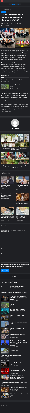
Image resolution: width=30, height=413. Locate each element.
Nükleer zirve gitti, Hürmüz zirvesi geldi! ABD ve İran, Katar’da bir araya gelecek (18, 298)
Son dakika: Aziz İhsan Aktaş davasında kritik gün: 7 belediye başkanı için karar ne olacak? (17, 370)
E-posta (3, 253)
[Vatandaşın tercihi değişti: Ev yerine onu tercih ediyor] (22, 197)
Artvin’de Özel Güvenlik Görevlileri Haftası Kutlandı (13, 359)
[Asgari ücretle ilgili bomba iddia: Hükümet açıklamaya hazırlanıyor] (7, 211)
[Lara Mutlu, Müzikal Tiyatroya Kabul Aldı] (5, 364)
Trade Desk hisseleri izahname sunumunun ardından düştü (6, 195)
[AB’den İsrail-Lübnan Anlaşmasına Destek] (5, 324)
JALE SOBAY (5, 23)
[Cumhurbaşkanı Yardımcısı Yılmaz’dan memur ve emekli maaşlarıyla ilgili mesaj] (22, 180)
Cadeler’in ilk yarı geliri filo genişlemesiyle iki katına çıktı (14, 79)
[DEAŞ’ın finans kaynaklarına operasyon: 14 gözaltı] (5, 288)
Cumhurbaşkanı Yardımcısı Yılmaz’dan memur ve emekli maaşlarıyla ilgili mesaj (17, 377)
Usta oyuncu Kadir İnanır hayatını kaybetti (11, 355)
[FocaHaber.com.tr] (15, 4)
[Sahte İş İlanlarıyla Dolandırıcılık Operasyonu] (7, 180)
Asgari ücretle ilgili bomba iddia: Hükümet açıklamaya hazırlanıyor (7, 217)
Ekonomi (9, 9)
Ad (2, 248)
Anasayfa (4, 9)
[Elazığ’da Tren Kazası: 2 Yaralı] (5, 318)
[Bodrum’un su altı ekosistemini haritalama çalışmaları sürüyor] (5, 311)
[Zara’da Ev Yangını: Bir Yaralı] (5, 330)
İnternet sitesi (4, 259)
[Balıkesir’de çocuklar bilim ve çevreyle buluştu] (5, 395)
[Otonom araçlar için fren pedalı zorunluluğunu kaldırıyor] (22, 211)
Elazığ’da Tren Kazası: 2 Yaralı (17, 315)
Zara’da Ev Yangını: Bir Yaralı (17, 328)
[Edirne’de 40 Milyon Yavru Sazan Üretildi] (5, 86)
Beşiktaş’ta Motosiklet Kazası (17, 349)
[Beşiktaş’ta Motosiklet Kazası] (5, 351)
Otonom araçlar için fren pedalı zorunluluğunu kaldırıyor (21, 217)
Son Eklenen (15, 276)
